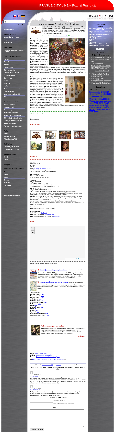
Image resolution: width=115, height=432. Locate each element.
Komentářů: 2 (48, 355)
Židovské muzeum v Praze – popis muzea (52, 359)
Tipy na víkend (9, 40)
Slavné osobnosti (10, 123)
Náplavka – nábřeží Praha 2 (99, 44)
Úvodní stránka (9, 29)
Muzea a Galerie (9, 104)
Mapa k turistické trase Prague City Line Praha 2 (54, 282)
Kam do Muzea (40, 355)
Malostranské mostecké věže (99, 105)
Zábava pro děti (9, 107)
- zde (42, 294)
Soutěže (6, 157)
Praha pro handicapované (13, 126)
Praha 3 (6, 64)
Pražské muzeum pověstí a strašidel (52, 326)
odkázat (58, 365)
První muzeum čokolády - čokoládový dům (48, 357)
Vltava (6, 97)
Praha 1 (6, 59)
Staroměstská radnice (99, 99)
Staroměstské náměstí (11, 73)
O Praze (6, 134)
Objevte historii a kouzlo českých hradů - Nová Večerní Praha (101, 66)
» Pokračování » (80, 336)
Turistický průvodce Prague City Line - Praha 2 (53, 270)
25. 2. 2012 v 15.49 (35, 376)
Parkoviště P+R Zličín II (102, 71)
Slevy (6, 160)
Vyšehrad (7, 83)
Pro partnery (8, 185)
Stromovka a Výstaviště (12, 94)
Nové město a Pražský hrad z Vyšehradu (98, 41)
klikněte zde (44, 213)
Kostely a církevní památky (13, 121)
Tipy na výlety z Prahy (11, 149)
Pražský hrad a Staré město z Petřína (98, 38)
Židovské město (9, 75)
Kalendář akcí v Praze (11, 37)
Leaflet (78, 259)
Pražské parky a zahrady (12, 89)
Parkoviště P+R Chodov (103, 57)
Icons (82, 259)
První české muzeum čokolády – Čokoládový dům (58, 24)
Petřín (6, 86)
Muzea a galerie (39, 353)
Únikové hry (8, 110)
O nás (6, 174)
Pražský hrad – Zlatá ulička (99, 69)
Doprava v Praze (9, 136)
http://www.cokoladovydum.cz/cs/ (42, 168)
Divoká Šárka (36, 359)
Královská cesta (9, 70)
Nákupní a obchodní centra (13, 115)
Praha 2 (6, 62)
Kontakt (6, 180)
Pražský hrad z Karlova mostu (100, 34)
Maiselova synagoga (95, 107)
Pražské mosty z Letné (98, 36)
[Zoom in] (32, 228)
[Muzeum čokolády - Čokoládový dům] (36, 135)
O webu (6, 177)
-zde (42, 297)
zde (42, 296)
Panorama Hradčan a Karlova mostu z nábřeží (100, 32)
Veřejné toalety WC (10, 139)
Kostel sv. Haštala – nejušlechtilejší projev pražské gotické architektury (100, 75)
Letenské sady (9, 91)
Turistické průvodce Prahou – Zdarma (14, 50)
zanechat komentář (47, 365)
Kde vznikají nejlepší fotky (13, 118)
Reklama (7, 183)
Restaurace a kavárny (11, 112)
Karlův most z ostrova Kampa (100, 45)
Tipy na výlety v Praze (11, 147)
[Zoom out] (32, 232)
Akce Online (8, 42)
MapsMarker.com (70, 259)
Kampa (6, 81)
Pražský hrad (8, 67)
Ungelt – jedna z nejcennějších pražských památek (101, 79)
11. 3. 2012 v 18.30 (35, 389)
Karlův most (8, 78)
